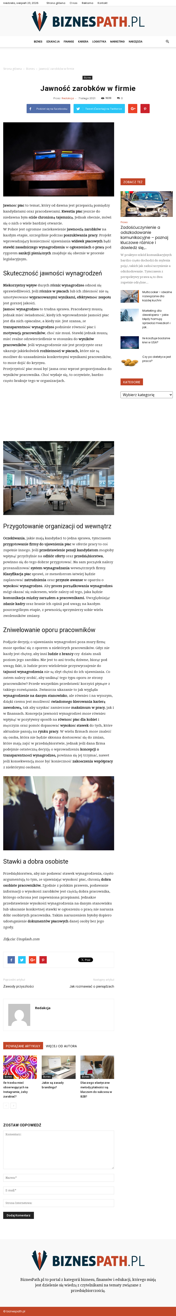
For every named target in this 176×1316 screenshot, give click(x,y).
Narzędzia (135, 41)
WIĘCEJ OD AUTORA (61, 1046)
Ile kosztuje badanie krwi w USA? (156, 340)
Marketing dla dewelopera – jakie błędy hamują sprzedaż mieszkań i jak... (156, 319)
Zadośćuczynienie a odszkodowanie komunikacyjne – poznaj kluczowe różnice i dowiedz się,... (144, 237)
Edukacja (53, 41)
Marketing (117, 41)
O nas (73, 3)
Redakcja (68, 98)
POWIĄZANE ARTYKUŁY (23, 1046)
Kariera (83, 41)
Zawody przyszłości (18, 986)
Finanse (69, 41)
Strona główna (56, 3)
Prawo (124, 222)
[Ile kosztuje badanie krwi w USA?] (130, 342)
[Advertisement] (88, 57)
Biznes (38, 41)
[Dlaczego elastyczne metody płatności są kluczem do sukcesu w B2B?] (97, 1067)
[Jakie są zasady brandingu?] (58, 1067)
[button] (167, 41)
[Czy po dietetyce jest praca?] (130, 361)
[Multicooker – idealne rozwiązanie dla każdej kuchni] (130, 296)
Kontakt (102, 3)
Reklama (87, 3)
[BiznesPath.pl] (88, 21)
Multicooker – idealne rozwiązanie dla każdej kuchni (157, 296)
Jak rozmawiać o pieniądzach (91, 986)
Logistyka (99, 41)
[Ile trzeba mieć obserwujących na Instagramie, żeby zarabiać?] (20, 1067)
